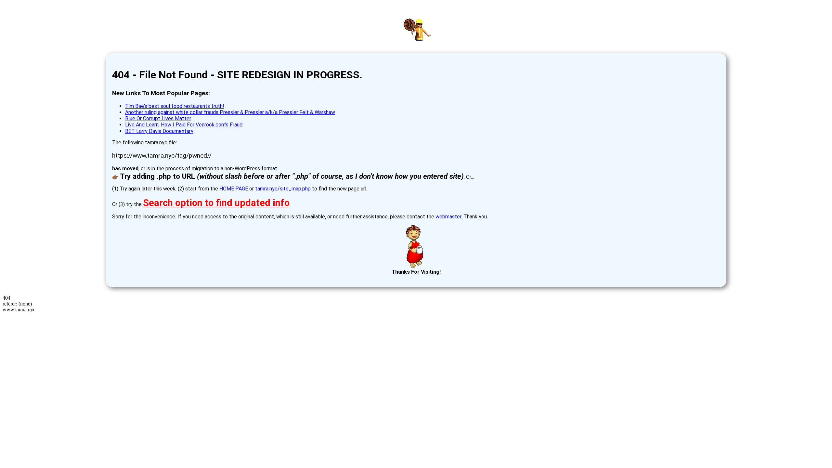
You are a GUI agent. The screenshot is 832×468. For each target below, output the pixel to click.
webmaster (448, 217)
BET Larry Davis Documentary (159, 131)
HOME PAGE (233, 189)
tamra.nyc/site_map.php (283, 189)
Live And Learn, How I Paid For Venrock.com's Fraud (183, 125)
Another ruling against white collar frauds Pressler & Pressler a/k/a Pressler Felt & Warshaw (230, 112)
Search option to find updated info (216, 202)
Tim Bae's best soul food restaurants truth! (174, 106)
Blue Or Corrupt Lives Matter (158, 118)
